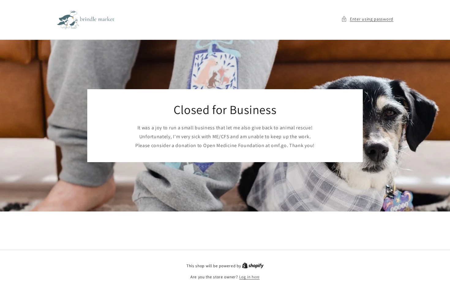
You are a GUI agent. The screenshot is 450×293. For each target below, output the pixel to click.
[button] (367, 19)
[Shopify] (253, 265)
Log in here (249, 277)
